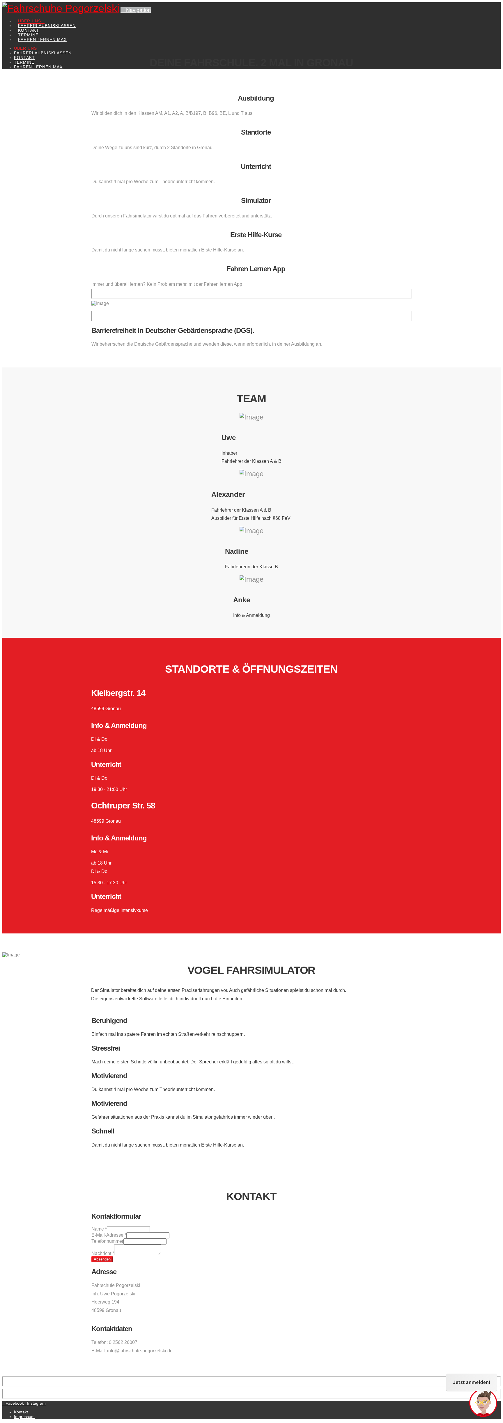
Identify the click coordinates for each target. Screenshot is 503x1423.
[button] (136, 10)
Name (99, 1228)
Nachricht (102, 1253)
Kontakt (21, 1412)
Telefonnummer (107, 1241)
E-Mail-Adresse (108, 1235)
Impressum (24, 1416)
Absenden (102, 1259)
